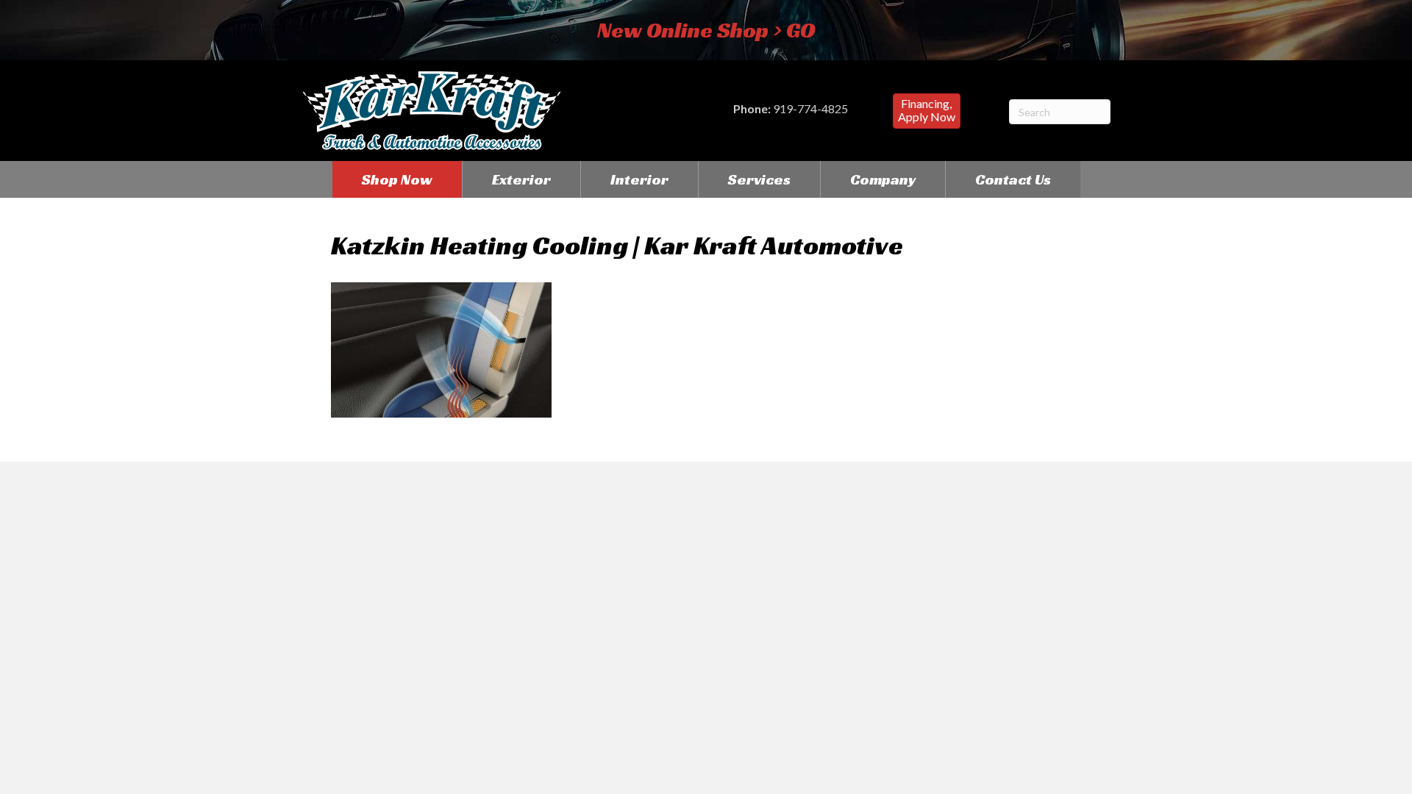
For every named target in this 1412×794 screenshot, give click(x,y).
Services (759, 179)
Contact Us (1013, 179)
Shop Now (397, 179)
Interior (639, 179)
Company (883, 179)
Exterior (521, 179)
